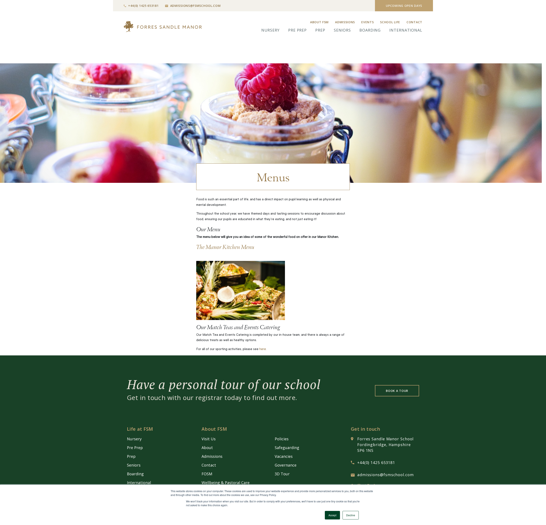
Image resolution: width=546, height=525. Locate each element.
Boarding (370, 30)
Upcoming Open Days (404, 6)
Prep (320, 30)
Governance (285, 465)
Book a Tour (397, 391)
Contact (414, 22)
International (405, 30)
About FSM (319, 22)
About (207, 447)
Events (367, 22)
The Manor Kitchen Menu (225, 246)
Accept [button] (332, 515)
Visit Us (209, 438)
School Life (390, 22)
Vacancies (284, 456)
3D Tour (282, 473)
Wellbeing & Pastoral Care (226, 482)
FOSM (207, 473)
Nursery (270, 30)
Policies (282, 438)
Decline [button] (350, 515)
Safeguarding (287, 447)
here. (263, 349)
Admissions (345, 22)
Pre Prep (297, 30)
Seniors (342, 30)
